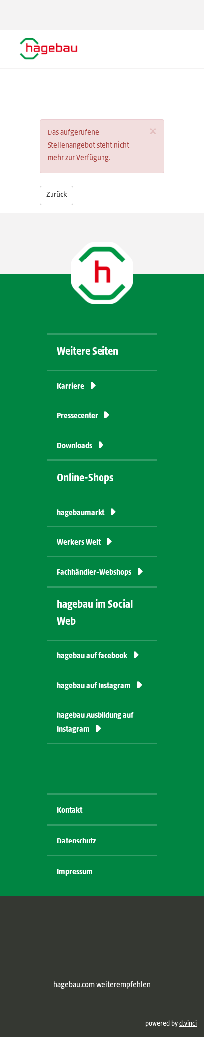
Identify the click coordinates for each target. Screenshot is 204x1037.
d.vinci (188, 1024)
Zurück (56, 195)
